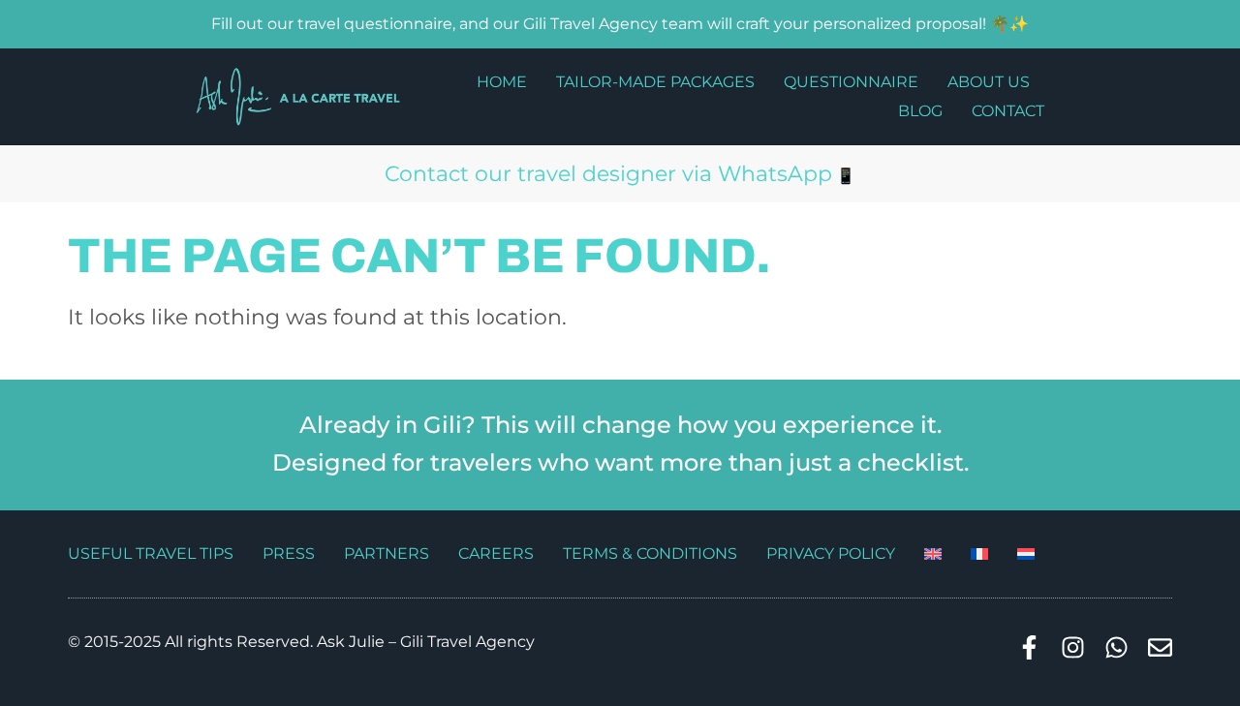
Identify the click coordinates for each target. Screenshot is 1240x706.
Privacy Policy (830, 553)
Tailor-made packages (655, 82)
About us (988, 82)
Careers (496, 553)
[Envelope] (1160, 647)
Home (502, 82)
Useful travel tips (150, 553)
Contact (1008, 111)
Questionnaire (851, 82)
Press (289, 553)
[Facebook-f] (1029, 647)
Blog (920, 111)
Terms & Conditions (650, 553)
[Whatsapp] (1116, 647)
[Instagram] (1073, 647)
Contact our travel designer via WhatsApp (608, 174)
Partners (386, 553)
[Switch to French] (979, 553)
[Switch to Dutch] (1026, 553)
